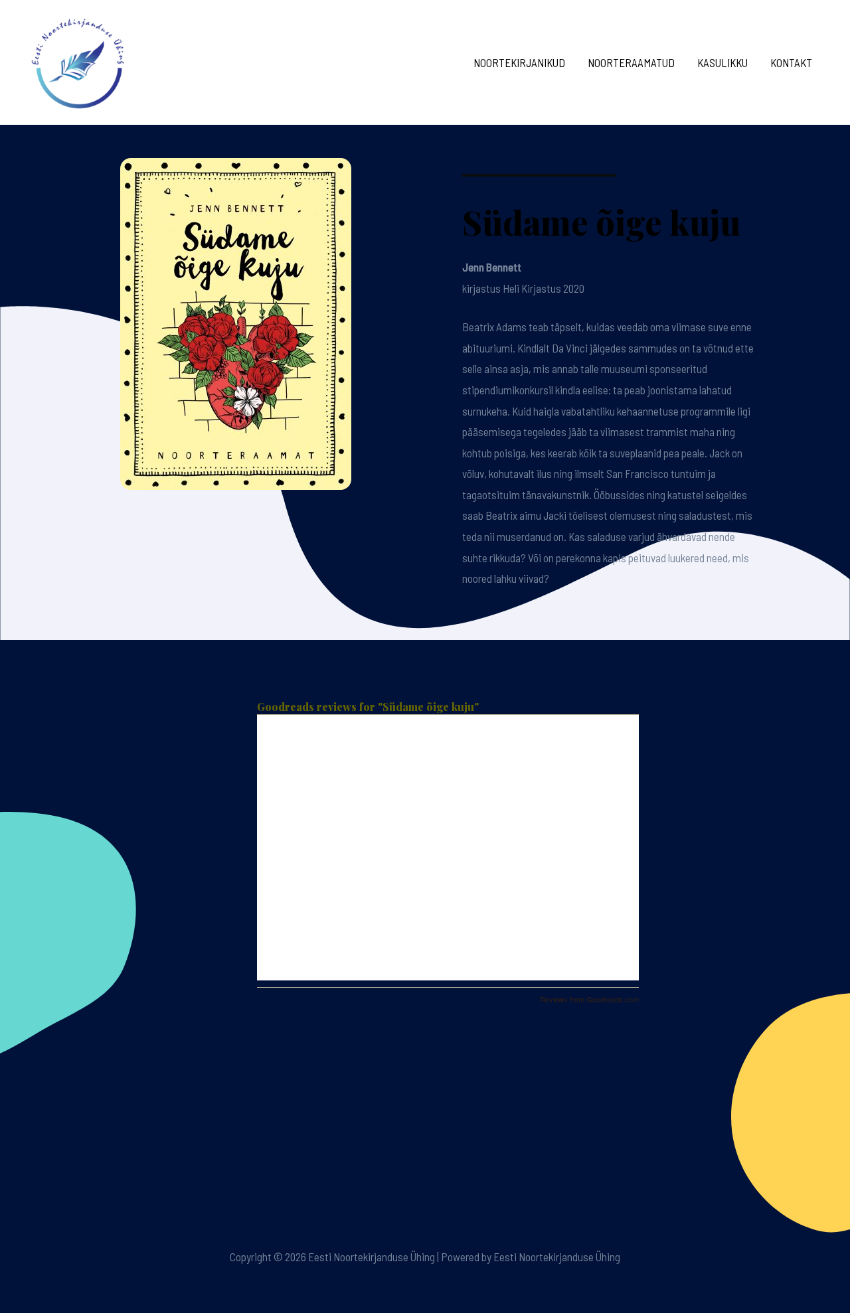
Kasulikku (722, 62)
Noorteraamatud (631, 62)
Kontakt (791, 62)
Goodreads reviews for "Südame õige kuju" (368, 707)
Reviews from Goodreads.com (589, 999)
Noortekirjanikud (519, 62)
